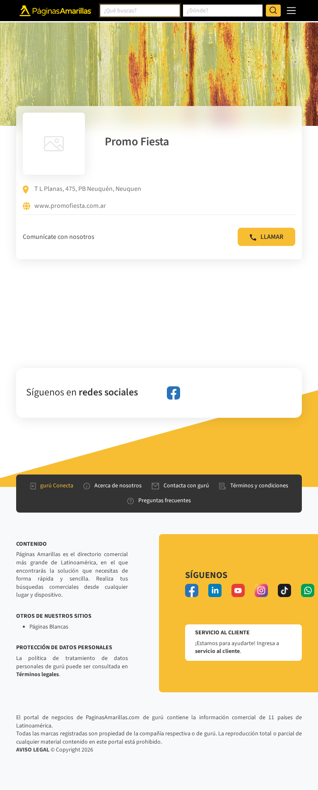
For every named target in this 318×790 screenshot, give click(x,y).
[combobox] (140, 11)
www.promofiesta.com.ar (70, 206)
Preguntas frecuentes (164, 500)
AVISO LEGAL (32, 750)
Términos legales (37, 674)
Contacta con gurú (186, 486)
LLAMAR (271, 236)
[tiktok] (284, 590)
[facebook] (173, 393)
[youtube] (238, 590)
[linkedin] (215, 590)
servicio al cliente (217, 651)
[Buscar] (273, 11)
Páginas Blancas (48, 627)
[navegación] (291, 10)
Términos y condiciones (259, 486)
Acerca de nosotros (118, 486)
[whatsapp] (307, 590)
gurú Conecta (56, 486)
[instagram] (261, 590)
